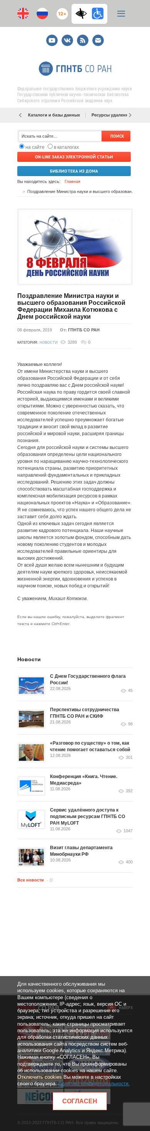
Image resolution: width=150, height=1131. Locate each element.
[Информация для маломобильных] (97, 13)
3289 (72, 342)
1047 (128, 831)
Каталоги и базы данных (54, 115)
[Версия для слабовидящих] (83, 13)
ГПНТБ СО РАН (84, 330)
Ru (42, 13)
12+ (61, 10)
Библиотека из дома (74, 171)
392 (129, 791)
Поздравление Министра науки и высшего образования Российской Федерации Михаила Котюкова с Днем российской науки (71, 306)
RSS (82, 37)
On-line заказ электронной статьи (74, 157)
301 (129, 757)
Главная (72, 181)
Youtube (52, 37)
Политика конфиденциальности (93, 1083)
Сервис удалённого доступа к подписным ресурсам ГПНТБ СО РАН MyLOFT (87, 816)
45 (130, 691)
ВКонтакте (67, 37)
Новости (48, 342)
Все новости (30, 880)
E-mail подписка (98, 40)
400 (129, 862)
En (23, 13)
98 (130, 724)
